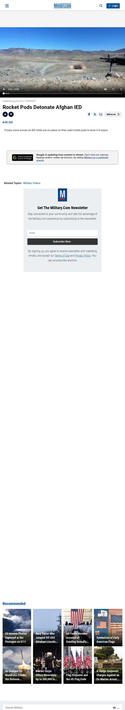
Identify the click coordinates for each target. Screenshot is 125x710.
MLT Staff (9, 122)
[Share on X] (94, 114)
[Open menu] (7, 6)
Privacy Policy (83, 255)
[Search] (101, 5)
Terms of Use (62, 255)
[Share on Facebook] (89, 114)
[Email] (100, 114)
